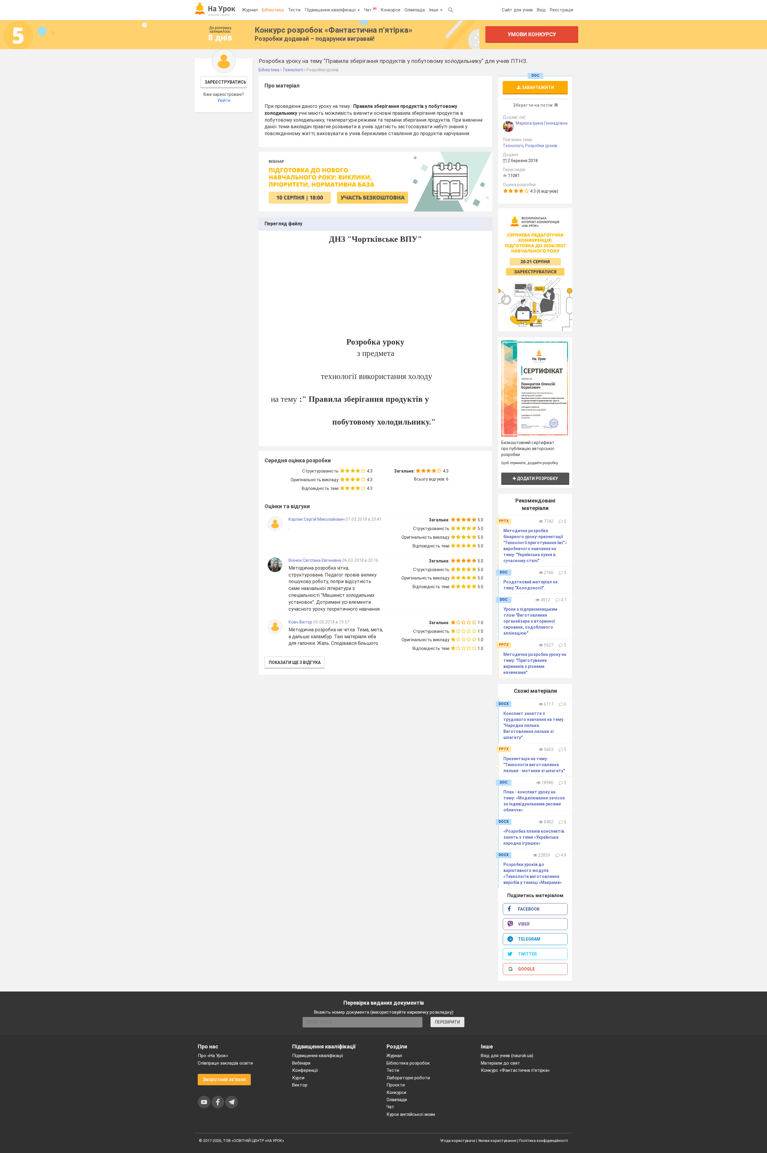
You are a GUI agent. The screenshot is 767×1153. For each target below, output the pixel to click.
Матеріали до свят (500, 1063)
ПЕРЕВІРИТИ (447, 1022)
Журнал (250, 10)
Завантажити (537, 87)
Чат (370, 10)
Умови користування (497, 1140)
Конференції (305, 1070)
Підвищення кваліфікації (331, 10)
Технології (513, 145)
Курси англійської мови (410, 1114)
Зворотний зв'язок (224, 1079)
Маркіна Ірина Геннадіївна (541, 123)
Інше (434, 10)
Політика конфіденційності (543, 1140)
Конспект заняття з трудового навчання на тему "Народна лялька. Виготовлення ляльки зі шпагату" (533, 725)
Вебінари (301, 1063)
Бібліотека (273, 10)
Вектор (299, 1085)
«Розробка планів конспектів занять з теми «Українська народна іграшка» (533, 837)
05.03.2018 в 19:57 (331, 622)
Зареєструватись (225, 82)
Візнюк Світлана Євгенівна (315, 560)
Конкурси (390, 10)
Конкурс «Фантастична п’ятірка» (515, 1070)
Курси (298, 1077)
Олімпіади (396, 1099)
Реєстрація (561, 10)
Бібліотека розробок (408, 1063)
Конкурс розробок (333, 29)
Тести (294, 10)
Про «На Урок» (213, 1055)
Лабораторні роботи (408, 1077)
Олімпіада (414, 10)
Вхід (541, 10)
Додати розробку (537, 478)
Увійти (223, 100)
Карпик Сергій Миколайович (317, 519)
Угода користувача (457, 1140)
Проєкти (395, 1085)
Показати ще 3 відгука (295, 662)
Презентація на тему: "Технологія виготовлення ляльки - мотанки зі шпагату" (534, 764)
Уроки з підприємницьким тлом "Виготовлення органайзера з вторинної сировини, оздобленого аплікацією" (530, 621)
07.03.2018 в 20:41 (363, 519)
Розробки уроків (541, 145)
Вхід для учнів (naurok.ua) (507, 1055)
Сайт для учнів (517, 10)
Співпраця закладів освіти (225, 1063)
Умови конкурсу (532, 34)
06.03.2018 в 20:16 (360, 560)
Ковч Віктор (301, 622)
